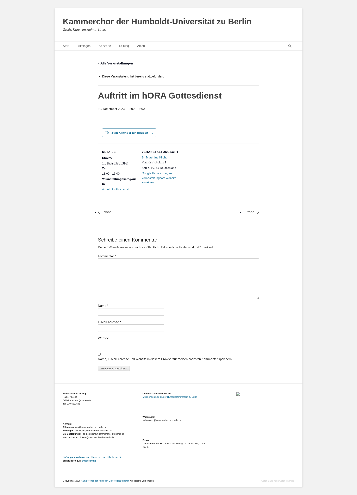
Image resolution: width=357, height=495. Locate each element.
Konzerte (105, 46)
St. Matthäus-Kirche (155, 157)
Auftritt (106, 189)
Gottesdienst (120, 189)
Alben (141, 46)
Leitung (124, 46)
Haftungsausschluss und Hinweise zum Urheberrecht (92, 457)
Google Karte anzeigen (157, 173)
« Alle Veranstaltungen (115, 63)
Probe (107, 212)
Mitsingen (83, 46)
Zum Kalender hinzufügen (130, 132)
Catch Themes (286, 481)
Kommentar (107, 256)
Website (103, 338)
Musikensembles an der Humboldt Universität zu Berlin (170, 397)
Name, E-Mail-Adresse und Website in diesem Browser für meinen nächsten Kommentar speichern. (165, 359)
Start (66, 46)
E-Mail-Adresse (109, 322)
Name (103, 305)
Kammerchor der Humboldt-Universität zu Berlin (157, 21)
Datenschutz (89, 460)
